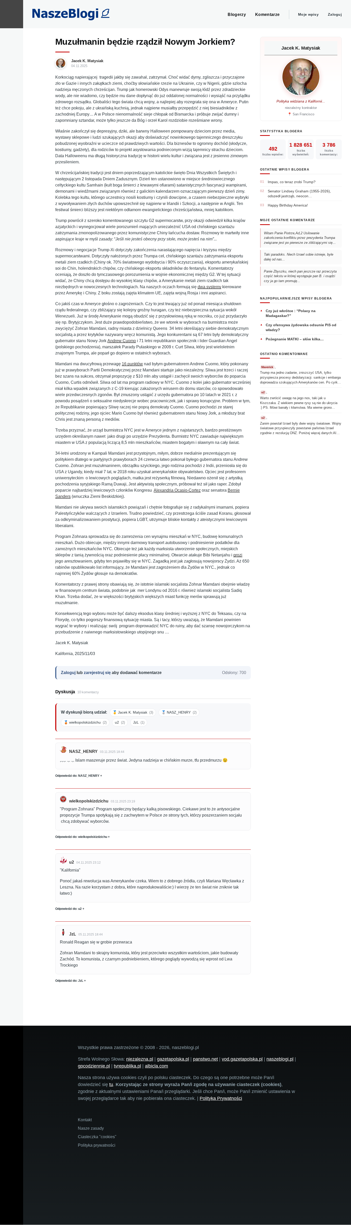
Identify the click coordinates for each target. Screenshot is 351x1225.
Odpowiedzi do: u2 (68, 909)
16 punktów (132, 364)
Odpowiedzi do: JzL (69, 981)
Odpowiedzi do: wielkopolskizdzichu (81, 837)
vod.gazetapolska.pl (242, 1059)
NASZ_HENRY (83, 751)
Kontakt (85, 1120)
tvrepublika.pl (127, 1066)
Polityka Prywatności (221, 1098)
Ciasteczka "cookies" (97, 1137)
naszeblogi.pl (279, 1059)
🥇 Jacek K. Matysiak (133, 712)
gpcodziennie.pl (94, 1066)
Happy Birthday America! (288, 205)
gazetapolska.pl (173, 1059)
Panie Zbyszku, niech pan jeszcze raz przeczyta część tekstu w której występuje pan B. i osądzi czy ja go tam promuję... (300, 276)
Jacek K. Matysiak (87, 61)
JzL (138, 722)
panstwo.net (205, 1059)
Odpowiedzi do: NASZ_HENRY (77, 776)
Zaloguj (335, 14)
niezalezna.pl (139, 1059)
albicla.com (156, 1066)
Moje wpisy (308, 14)
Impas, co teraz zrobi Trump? (292, 182)
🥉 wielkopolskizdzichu (85, 722)
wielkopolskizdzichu (88, 801)
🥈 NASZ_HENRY (179, 712)
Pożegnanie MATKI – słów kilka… (295, 339)
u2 (120, 722)
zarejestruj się (97, 672)
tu (111, 1084)
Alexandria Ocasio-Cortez (177, 490)
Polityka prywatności (96, 1145)
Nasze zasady (91, 1128)
